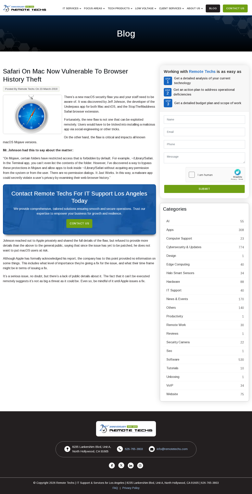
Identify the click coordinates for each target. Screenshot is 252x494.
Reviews (172, 333)
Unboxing (172, 376)
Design (171, 255)
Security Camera (178, 342)
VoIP (169, 385)
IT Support (174, 290)
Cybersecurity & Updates (183, 247)
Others (171, 307)
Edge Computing (178, 264)
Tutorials (172, 368)
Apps (170, 229)
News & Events (177, 299)
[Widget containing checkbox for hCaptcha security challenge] (215, 174)
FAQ (115, 487)
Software (172, 359)
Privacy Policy (131, 487)
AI (168, 221)
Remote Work (176, 325)
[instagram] (140, 466)
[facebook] (111, 466)
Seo (169, 351)
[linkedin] (130, 466)
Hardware (173, 281)
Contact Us (79, 223)
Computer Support (179, 238)
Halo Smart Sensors (180, 273)
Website (172, 394)
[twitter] (121, 466)
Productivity (174, 316)
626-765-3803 (134, 449)
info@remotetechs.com (172, 449)
